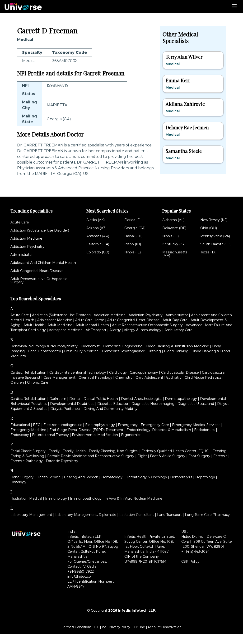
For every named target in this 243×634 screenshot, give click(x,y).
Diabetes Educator (112, 404)
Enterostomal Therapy (50, 435)
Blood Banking (176, 351)
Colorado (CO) (97, 252)
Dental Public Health (101, 399)
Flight (142, 456)
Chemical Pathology (95, 377)
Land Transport (169, 515)
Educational (20, 425)
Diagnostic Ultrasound (196, 404)
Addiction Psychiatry (27, 246)
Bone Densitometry (44, 351)
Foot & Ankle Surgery (167, 456)
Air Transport (96, 330)
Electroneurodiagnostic (62, 425)
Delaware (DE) (174, 228)
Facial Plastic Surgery (28, 451)
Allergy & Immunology (142, 330)
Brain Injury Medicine (81, 351)
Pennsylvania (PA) (215, 236)
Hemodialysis (181, 477)
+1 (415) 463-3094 (195, 551)
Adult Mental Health (92, 325)
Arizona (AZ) (96, 228)
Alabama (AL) (173, 220)
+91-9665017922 (80, 571)
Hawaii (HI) (133, 236)
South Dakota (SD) (215, 244)
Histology (18, 482)
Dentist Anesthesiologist (141, 399)
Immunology (56, 498)
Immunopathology (86, 498)
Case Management (59, 377)
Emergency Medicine (28, 430)
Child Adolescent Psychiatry (159, 377)
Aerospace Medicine (66, 330)
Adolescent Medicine (54, 320)
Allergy (115, 330)
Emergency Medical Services (196, 425)
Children (17, 382)
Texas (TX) (208, 252)
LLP (96, 627)
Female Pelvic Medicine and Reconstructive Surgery (90, 456)
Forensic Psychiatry (62, 461)
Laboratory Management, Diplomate (85, 515)
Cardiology (118, 372)
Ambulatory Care (178, 330)
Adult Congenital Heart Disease (36, 270)
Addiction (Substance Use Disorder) (39, 230)
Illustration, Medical (26, 498)
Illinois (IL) (132, 252)
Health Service (49, 477)
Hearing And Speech (81, 477)
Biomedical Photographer (123, 351)
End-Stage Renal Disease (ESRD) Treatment (86, 430)
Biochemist (90, 346)
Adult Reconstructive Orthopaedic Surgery (38, 280)
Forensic (220, 456)
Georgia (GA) (134, 228)
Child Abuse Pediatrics (203, 377)
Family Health (74, 451)
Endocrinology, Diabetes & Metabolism (158, 430)
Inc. (104, 627)
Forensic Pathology (26, 461)
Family (54, 451)
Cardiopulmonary (144, 372)
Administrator (21, 254)
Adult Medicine (59, 325)
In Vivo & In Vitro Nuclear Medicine (133, 498)
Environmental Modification (95, 435)
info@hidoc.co (79, 576)
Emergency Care (155, 425)
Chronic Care (37, 382)
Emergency (128, 425)
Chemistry (123, 377)
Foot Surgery (199, 456)
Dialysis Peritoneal (65, 409)
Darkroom (57, 399)
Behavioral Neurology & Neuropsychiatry (44, 346)
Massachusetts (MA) (174, 254)
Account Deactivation (164, 627)
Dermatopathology (181, 399)
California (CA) (97, 244)
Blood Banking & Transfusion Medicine (177, 346)
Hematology (111, 477)
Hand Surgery (21, 477)
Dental (74, 399)
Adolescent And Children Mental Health (43, 262)
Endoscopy (19, 435)
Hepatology (205, 477)
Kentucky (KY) (174, 244)
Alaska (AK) (95, 220)
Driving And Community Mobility (110, 409)
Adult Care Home (89, 320)
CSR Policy (190, 561)
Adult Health (33, 325)
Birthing (154, 351)
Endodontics (204, 430)
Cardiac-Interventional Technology (77, 372)
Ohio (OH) (208, 228)
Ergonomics (131, 435)
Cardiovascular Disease (180, 372)
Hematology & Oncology (146, 477)
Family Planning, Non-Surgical (113, 451)
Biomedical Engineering (123, 346)
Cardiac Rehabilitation (28, 372)
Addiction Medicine (26, 238)
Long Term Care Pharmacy (207, 515)
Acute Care (19, 222)
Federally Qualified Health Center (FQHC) (175, 451)
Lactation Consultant (136, 515)
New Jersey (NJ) (213, 220)
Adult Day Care (175, 320)
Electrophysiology (100, 425)
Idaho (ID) (132, 244)
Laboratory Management (31, 515)
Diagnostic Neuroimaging (152, 404)
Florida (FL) (133, 220)
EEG (36, 425)
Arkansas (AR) (97, 236)
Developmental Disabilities (72, 404)
